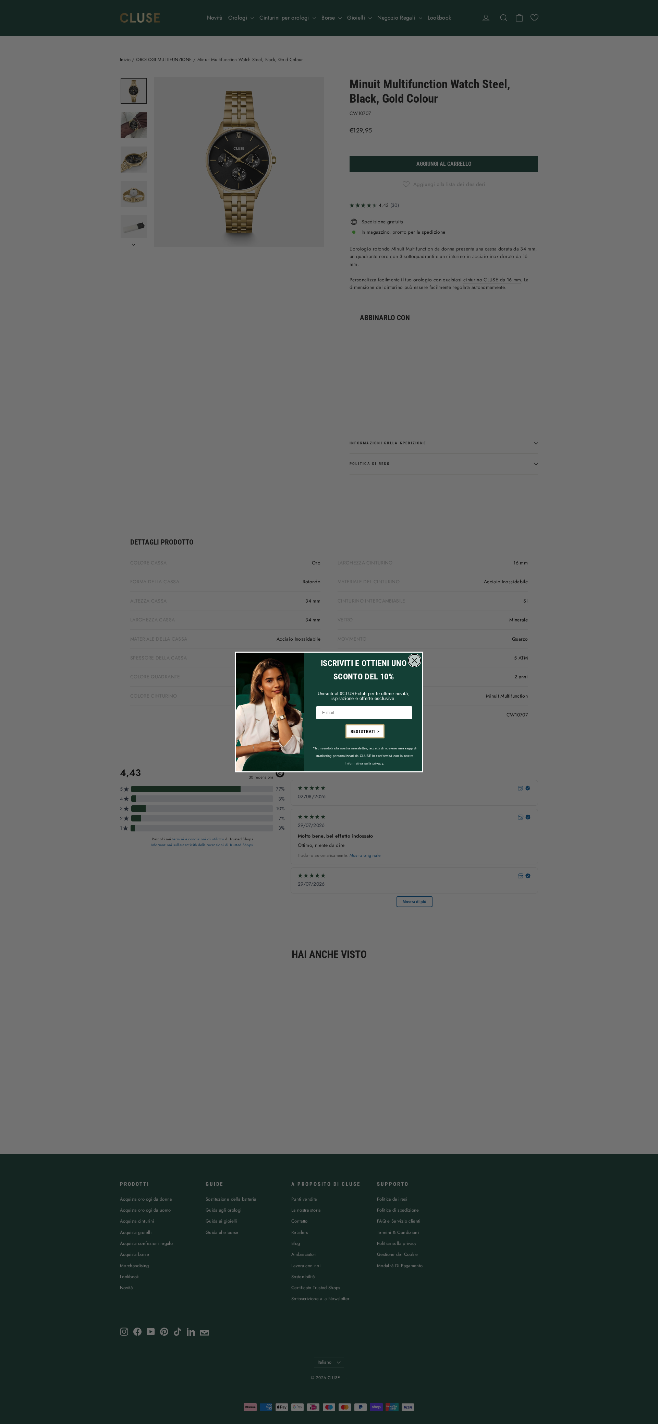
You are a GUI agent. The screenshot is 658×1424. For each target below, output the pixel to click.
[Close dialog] (415, 660)
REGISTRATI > (365, 731)
